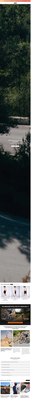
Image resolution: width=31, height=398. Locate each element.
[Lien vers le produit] (5, 292)
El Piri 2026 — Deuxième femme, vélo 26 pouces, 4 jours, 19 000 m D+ (5, 396)
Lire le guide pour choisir (15, 322)
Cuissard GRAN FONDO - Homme (25, 298)
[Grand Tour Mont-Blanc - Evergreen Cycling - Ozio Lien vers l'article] (15, 388)
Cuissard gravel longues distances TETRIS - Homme (15, 298)
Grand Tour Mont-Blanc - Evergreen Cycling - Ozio (14, 396)
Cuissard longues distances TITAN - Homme (5, 298)
